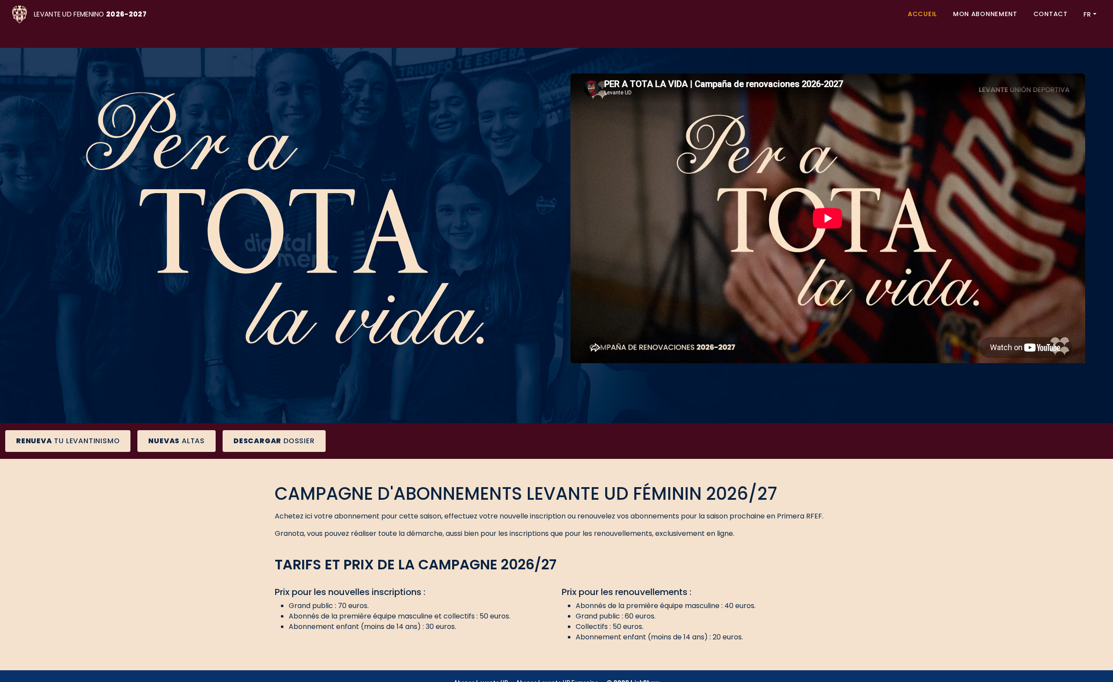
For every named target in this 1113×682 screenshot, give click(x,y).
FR (1087, 14)
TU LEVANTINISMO (68, 441)
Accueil (922, 14)
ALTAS (176, 441)
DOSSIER (274, 441)
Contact (1050, 14)
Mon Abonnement (985, 14)
